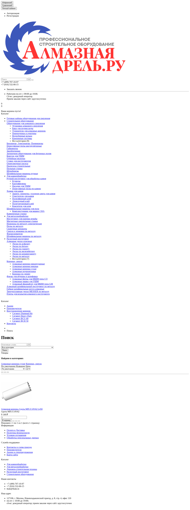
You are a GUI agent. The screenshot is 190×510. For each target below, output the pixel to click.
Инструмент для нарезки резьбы (22, 219)
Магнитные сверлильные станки (22, 221)
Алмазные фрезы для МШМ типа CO (30, 279)
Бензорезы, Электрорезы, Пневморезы (25, 143)
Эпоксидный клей (21, 201)
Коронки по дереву (21, 274)
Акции (10, 306)
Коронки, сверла (14, 261)
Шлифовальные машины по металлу (24, 236)
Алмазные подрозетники (24, 271)
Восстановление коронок (19, 311)
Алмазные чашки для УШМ (25, 281)
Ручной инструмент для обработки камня (26, 178)
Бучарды (16, 181)
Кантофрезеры (19, 183)
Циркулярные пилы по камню (26, 188)
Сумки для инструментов (19, 161)
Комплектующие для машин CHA (28, 211)
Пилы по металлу (15, 226)
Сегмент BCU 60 (20, 318)
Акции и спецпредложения (20, 452)
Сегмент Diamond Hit (22, 313)
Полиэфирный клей (21, 198)
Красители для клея (21, 206)
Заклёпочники (13, 151)
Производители (14, 308)
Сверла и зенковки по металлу (21, 231)
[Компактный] (8, 372)
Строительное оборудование (20, 121)
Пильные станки (15, 168)
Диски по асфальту (21, 244)
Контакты (11, 323)
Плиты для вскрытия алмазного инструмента (28, 294)
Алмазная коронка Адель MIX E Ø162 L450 (22, 409)
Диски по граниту (20, 249)
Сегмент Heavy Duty (22, 316)
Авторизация (13, 13)
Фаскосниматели (15, 234)
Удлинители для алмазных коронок (29, 131)
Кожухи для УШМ (15, 156)
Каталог (5, 459)
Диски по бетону (20, 246)
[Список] (5, 372)
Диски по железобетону (23, 251)
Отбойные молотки (16, 158)
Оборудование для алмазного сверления (26, 123)
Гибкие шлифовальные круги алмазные (25, 289)
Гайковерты (12, 148)
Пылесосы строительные (18, 166)
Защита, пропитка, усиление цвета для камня (33, 193)
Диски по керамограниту (24, 254)
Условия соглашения (16, 435)
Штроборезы (13, 171)
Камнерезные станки (17, 213)
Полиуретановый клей (23, 203)
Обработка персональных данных (23, 438)
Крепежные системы (22, 138)
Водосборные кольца (22, 136)
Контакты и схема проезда (19, 447)
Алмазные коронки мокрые (25, 266)
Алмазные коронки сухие (24, 269)
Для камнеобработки (16, 176)
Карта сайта (12, 455)
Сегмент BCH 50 (20, 321)
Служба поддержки (10, 442)
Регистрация (13, 16)
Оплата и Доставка (16, 430)
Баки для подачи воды (22, 128)
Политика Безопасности (18, 433)
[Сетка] (2, 372)
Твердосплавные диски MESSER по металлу (28, 291)
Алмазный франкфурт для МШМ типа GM (32, 284)
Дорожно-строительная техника (22, 469)
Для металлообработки (17, 216)
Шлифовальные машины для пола (23, 208)
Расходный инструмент (18, 239)
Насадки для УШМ (21, 186)
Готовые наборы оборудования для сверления (28, 118)
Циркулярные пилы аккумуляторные (24, 146)
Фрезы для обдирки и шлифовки (22, 276)
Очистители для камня (23, 196)
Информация (7, 425)
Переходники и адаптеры (24, 133)
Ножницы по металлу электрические (24, 224)
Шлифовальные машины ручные (22, 173)
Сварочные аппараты (17, 229)
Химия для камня (15, 191)
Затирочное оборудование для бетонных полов (29, 153)
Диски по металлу (20, 256)
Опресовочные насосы (17, 163)
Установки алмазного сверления (27, 126)
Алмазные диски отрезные (19, 241)
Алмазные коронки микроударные (28, 264)
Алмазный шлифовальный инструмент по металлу (31, 286)
